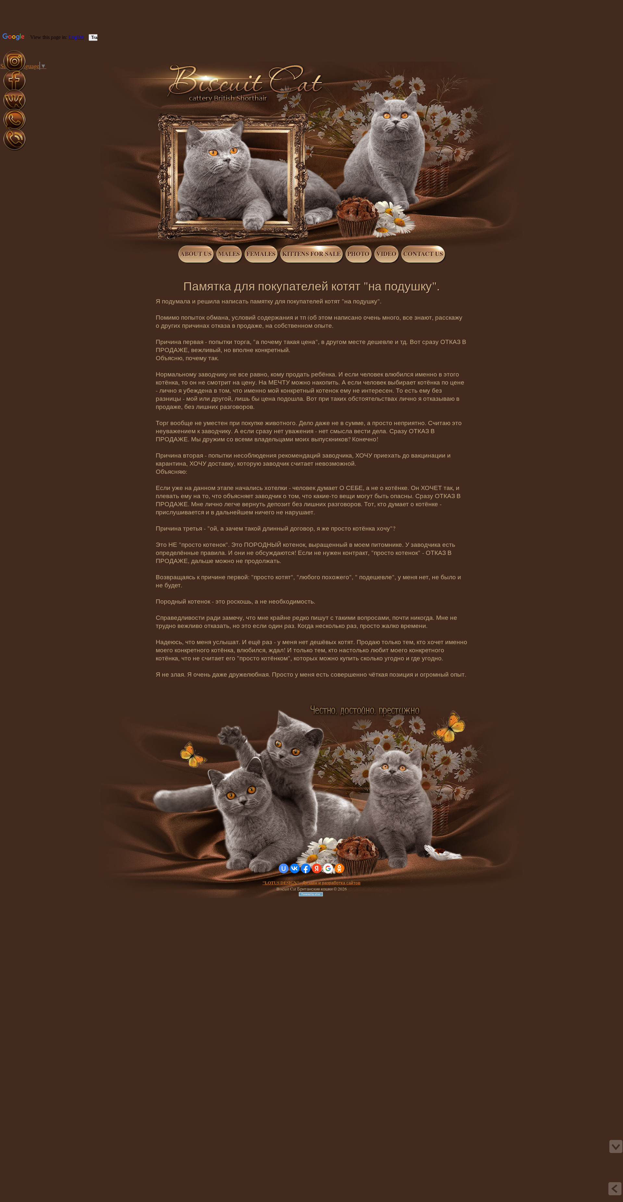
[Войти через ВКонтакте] (294, 868)
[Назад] (615, 1189)
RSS (57, 74)
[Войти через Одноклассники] (339, 868)
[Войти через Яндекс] (317, 868)
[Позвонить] (14, 149)
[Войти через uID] (283, 868)
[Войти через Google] (328, 868)
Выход (51, 74)
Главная (38, 74)
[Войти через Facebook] (306, 868)
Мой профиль (44, 74)
